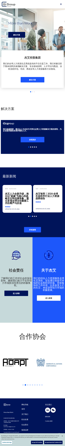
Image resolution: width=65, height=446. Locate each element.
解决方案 (32, 80)
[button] (30, 91)
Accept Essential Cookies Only (53, 442)
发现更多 (32, 140)
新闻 (6, 188)
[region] (32, 439)
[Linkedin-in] (47, 410)
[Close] (62, 436)
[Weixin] (53, 410)
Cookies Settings (7, 442)
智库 (37, 188)
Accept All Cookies (37, 442)
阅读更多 (7, 206)
